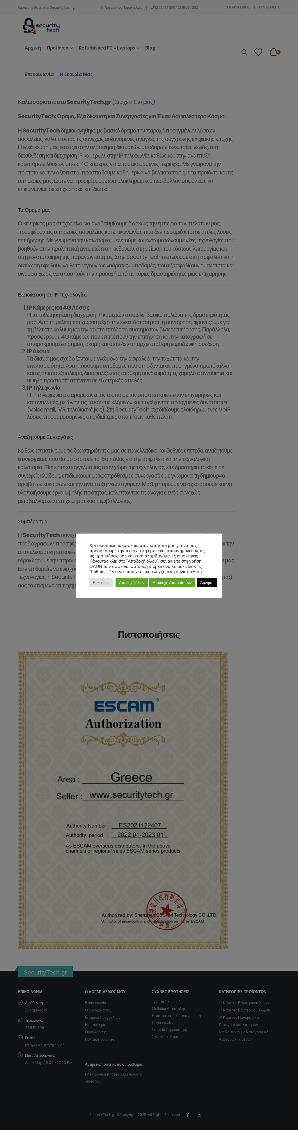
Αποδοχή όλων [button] (131, 582)
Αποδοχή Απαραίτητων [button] (172, 582)
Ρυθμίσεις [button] (101, 582)
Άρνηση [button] (206, 582)
